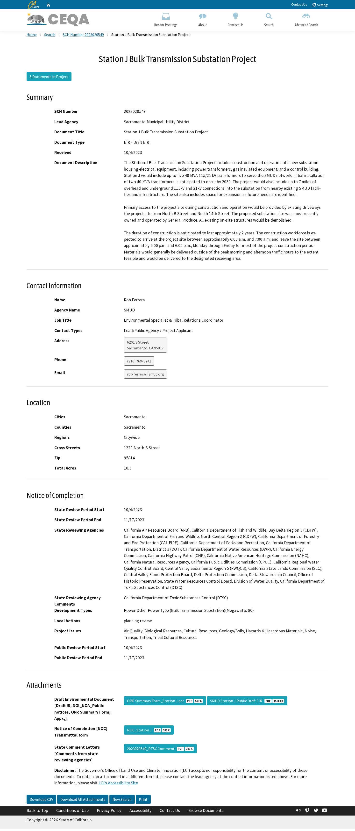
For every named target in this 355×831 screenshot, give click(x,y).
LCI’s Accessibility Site (118, 783)
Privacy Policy (109, 810)
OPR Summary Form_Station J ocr (164, 700)
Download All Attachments (82, 799)
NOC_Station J (148, 730)
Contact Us (299, 4)
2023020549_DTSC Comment (159, 748)
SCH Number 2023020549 (83, 34)
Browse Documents (205, 810)
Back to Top (37, 810)
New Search (122, 799)
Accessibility (140, 810)
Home (32, 34)
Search (269, 25)
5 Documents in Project (49, 76)
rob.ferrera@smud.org (145, 374)
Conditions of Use (72, 810)
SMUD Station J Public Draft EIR (246, 700)
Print (143, 799)
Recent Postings (166, 25)
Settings (322, 5)
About (202, 25)
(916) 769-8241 (139, 361)
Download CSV (41, 799)
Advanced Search (306, 25)
